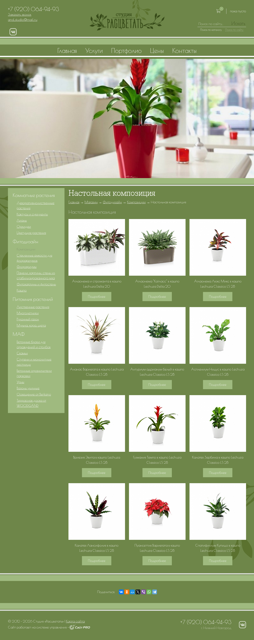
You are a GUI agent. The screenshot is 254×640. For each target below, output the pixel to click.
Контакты (184, 50)
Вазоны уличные (28, 388)
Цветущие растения (31, 233)
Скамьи (22, 353)
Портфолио (126, 50)
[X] (138, 592)
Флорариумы (27, 267)
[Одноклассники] (126, 592)
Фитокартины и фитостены (36, 284)
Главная (73, 202)
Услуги (94, 50)
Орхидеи (24, 226)
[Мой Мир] (132, 592)
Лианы (22, 220)
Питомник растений (33, 299)
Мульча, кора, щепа (31, 325)
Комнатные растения (34, 195)
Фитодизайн (112, 202)
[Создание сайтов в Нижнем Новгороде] (79, 628)
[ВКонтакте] (121, 592)
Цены (157, 50)
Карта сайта (75, 621)
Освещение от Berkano (34, 394)
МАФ (19, 334)
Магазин (91, 202)
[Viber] (143, 592)
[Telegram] (154, 592)
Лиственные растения (33, 307)
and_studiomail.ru (22, 19)
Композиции (136, 202)
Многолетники (28, 313)
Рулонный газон (28, 319)
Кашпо (22, 290)
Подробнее (96, 296)
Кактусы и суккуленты (32, 214)
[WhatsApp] (149, 592)
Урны (20, 382)
